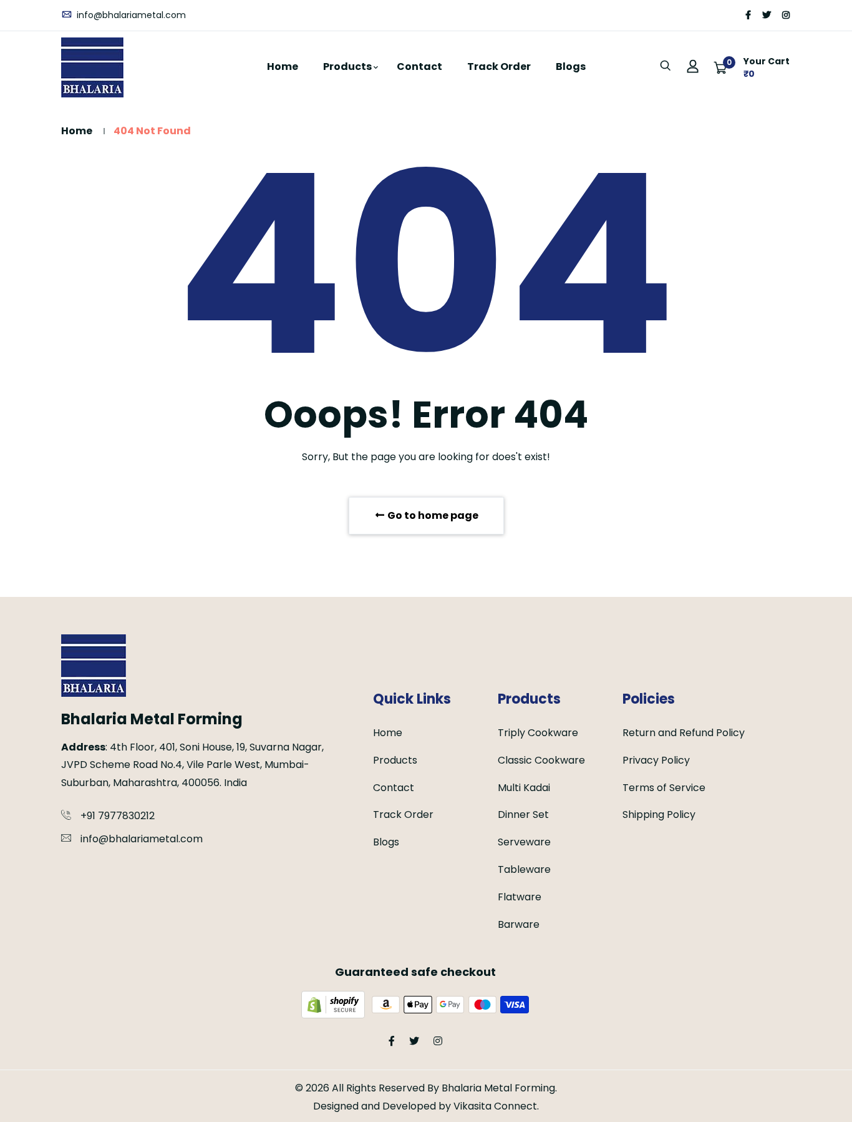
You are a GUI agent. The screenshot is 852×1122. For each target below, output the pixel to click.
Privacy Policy (656, 760)
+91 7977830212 (117, 816)
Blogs (571, 66)
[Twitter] (766, 15)
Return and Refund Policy (683, 733)
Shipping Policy (658, 814)
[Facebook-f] (748, 15)
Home (282, 66)
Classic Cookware (541, 760)
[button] (752, 67)
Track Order (499, 66)
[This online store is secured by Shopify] (334, 1004)
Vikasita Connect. (496, 1106)
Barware (519, 924)
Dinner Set (523, 814)
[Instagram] (786, 15)
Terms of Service (663, 787)
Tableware (524, 869)
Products (347, 66)
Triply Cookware (538, 733)
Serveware (524, 842)
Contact (419, 66)
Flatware (519, 897)
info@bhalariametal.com (130, 15)
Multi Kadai (524, 787)
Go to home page (431, 515)
